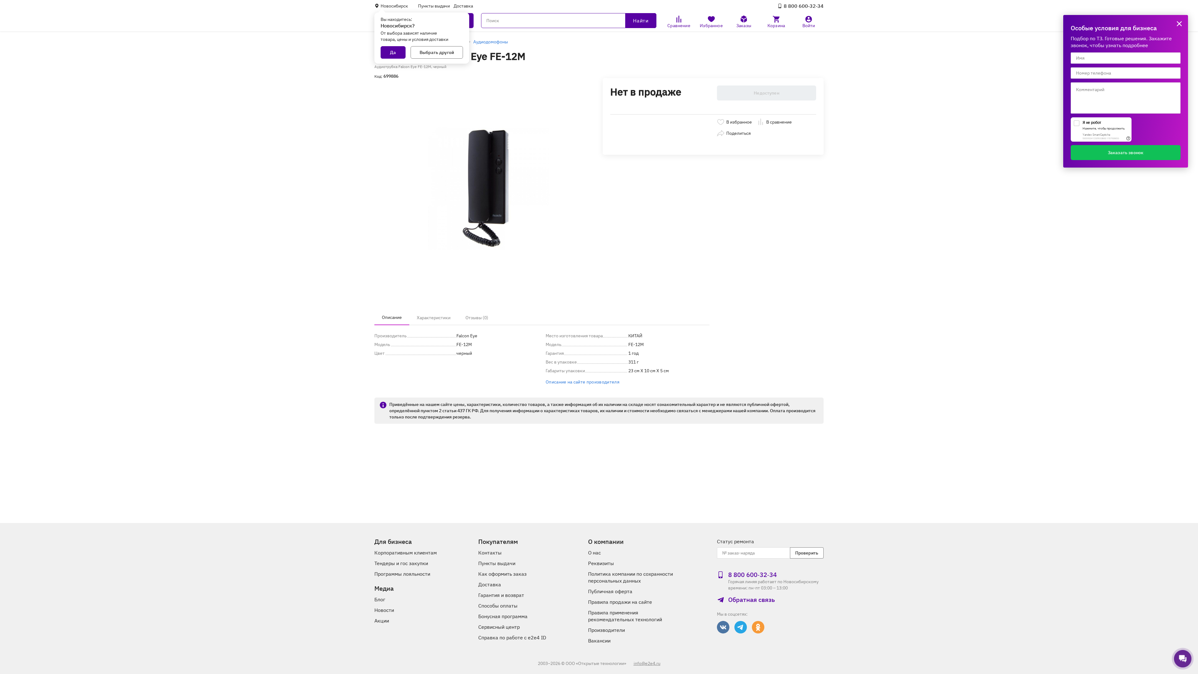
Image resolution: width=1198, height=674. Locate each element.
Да (393, 52)
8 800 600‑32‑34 (804, 6)
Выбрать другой (437, 52)
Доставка (463, 6)
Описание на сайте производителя (582, 382)
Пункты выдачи (434, 6)
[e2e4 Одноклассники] (758, 627)
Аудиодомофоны (490, 42)
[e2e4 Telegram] (740, 627)
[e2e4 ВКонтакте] (723, 627)
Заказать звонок (1125, 152)
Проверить (806, 553)
